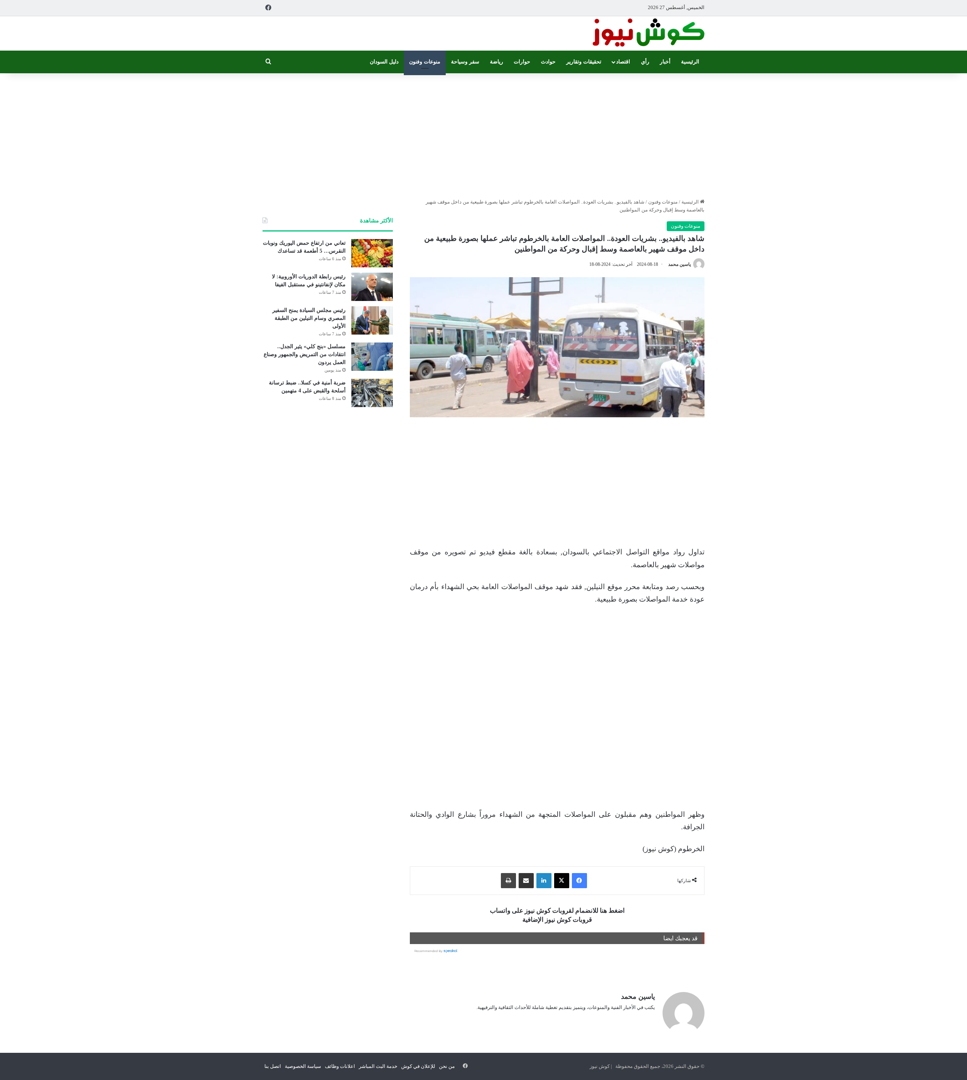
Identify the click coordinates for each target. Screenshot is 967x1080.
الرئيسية (690, 62)
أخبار (665, 62)
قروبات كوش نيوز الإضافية (557, 919)
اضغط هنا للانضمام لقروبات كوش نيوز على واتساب (557, 910)
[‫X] (561, 880)
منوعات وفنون (424, 62)
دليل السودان (384, 62)
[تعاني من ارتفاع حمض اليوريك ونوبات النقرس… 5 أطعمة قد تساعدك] (372, 253)
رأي (645, 62)
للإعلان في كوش (418, 1066)
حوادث (548, 62)
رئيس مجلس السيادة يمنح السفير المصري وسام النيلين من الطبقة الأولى (309, 318)
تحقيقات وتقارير (583, 62)
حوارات (522, 62)
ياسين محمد (679, 264)
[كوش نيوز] (647, 33)
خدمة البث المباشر (378, 1066)
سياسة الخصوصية (303, 1066)
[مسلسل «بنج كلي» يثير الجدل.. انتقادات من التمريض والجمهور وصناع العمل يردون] (372, 357)
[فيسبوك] (579, 880)
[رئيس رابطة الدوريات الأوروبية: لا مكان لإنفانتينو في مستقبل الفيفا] (372, 287)
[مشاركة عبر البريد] (526, 880)
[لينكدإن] (543, 880)
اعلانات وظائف (340, 1066)
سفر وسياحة (465, 62)
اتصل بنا (272, 1066)
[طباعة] (508, 880)
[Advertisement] (483, 134)
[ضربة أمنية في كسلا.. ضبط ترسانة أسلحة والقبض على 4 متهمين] (372, 393)
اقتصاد (623, 62)
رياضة (496, 62)
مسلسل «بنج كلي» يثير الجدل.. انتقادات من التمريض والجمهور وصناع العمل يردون (305, 354)
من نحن (447, 1066)
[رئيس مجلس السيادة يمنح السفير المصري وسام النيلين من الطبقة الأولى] (372, 320)
